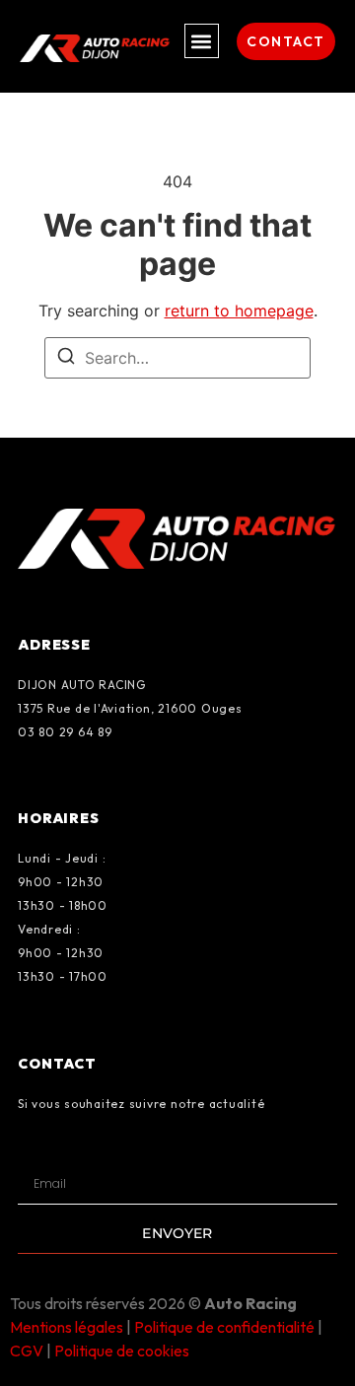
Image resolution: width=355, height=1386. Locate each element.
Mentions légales (66, 1327)
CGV (26, 1350)
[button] (201, 41)
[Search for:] (177, 358)
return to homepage (239, 310)
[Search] (66, 359)
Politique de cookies (121, 1350)
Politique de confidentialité (224, 1327)
